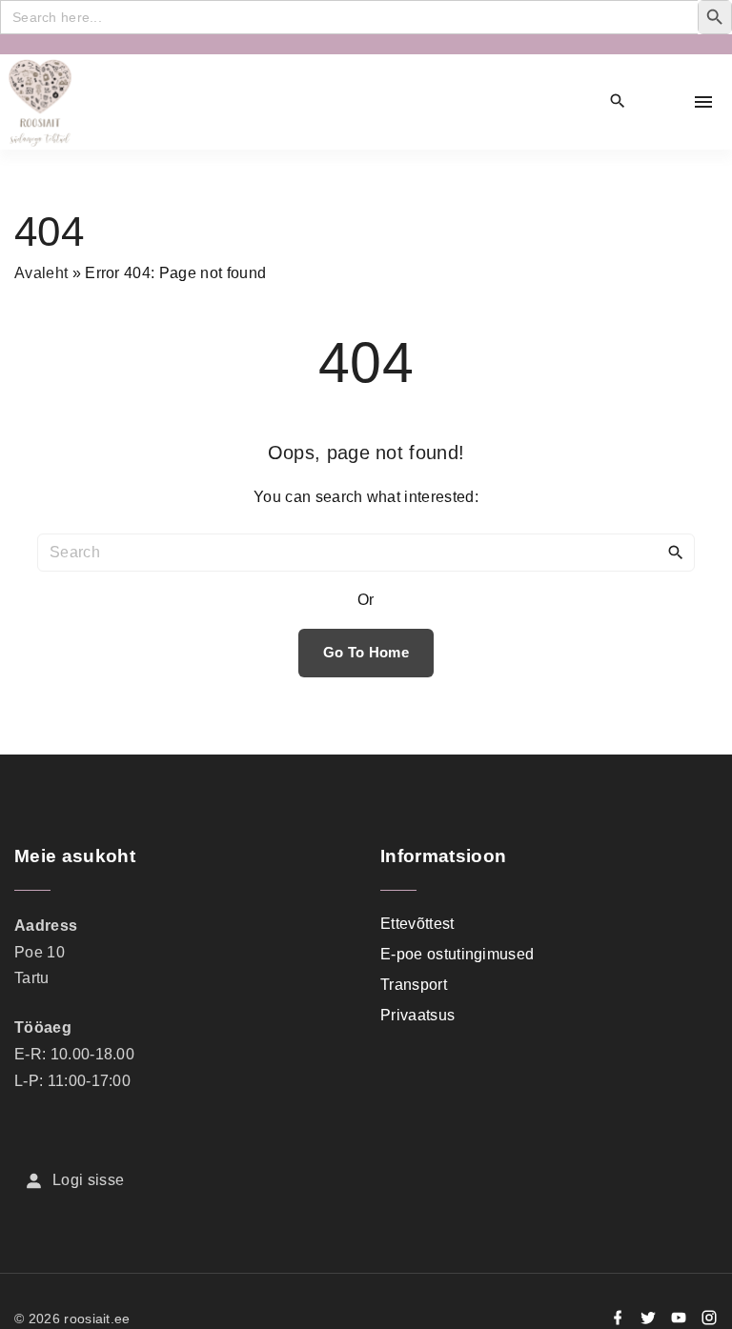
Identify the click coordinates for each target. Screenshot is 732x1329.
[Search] (676, 552)
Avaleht (41, 273)
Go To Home (366, 652)
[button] (661, 102)
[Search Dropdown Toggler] (618, 102)
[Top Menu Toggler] (703, 102)
